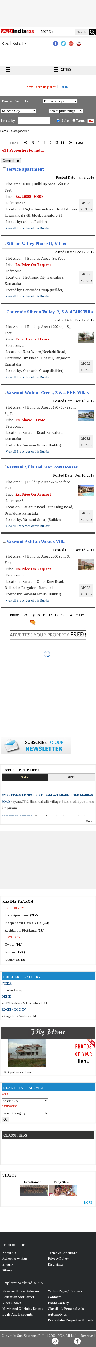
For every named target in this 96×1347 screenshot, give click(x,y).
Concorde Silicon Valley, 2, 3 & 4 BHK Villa (50, 311)
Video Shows (11, 1302)
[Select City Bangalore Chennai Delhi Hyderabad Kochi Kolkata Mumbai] (25, 1100)
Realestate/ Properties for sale (70, 1320)
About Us (9, 1252)
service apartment (25, 169)
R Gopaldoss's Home (18, 1072)
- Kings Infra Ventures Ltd (19, 1016)
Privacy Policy (58, 1258)
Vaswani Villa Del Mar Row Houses (42, 467)
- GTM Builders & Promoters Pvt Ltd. (26, 1003)
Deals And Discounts (17, 1314)
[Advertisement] (48, 12)
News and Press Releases (20, 1291)
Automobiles (57, 1314)
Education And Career (18, 1297)
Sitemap (8, 1270)
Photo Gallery (58, 1302)
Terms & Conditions (62, 1252)
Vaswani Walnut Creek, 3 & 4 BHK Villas (48, 392)
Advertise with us (14, 1258)
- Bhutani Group (12, 990)
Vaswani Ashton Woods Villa (36, 541)
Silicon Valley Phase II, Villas (36, 243)
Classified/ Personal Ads (66, 1308)
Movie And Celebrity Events (22, 1308)
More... (90, 821)
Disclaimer (56, 1264)
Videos (9, 1175)
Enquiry (8, 1264)
